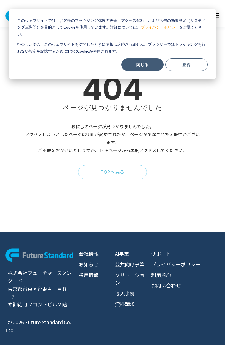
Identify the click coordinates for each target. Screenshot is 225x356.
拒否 (186, 64)
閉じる (142, 64)
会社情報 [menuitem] (89, 253)
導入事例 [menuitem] (125, 293)
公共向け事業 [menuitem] (130, 264)
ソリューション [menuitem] (130, 278)
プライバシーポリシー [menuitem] (176, 264)
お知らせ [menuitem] (89, 264)
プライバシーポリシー (160, 27)
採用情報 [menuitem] (89, 274)
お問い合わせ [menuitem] (166, 285)
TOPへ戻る (112, 172)
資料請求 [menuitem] (125, 303)
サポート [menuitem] (161, 253)
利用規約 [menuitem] (161, 274)
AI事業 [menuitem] (122, 253)
